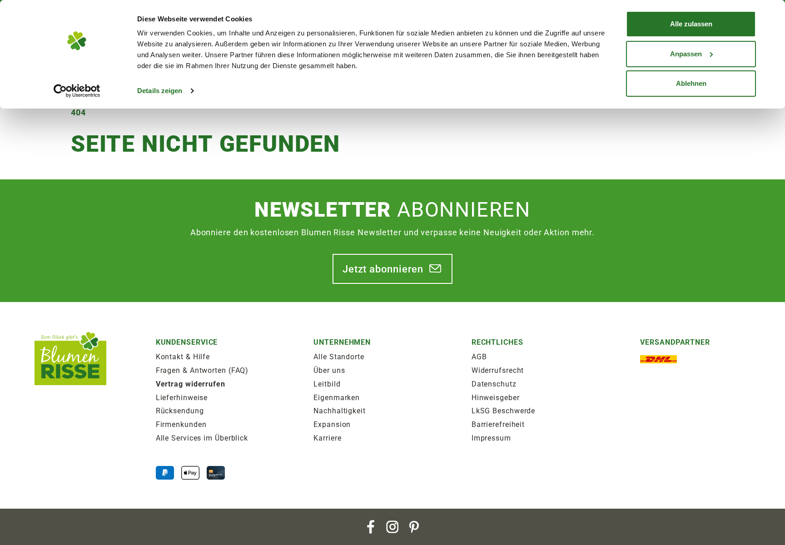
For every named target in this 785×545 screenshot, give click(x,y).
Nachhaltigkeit (339, 410)
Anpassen (686, 54)
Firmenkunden (181, 424)
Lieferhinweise (182, 397)
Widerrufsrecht (498, 370)
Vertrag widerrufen (190, 384)
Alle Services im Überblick (202, 438)
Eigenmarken (336, 397)
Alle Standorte (338, 356)
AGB (479, 356)
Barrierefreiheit (498, 424)
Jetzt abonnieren (383, 269)
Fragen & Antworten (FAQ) (202, 370)
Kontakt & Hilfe (183, 356)
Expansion (332, 424)
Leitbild (326, 384)
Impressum (491, 438)
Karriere (327, 438)
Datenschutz (494, 384)
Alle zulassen (691, 24)
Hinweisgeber (496, 397)
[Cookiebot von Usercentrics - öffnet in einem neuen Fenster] (77, 91)
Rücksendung (180, 410)
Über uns (329, 370)
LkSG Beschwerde (504, 410)
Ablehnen (691, 83)
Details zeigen (159, 90)
